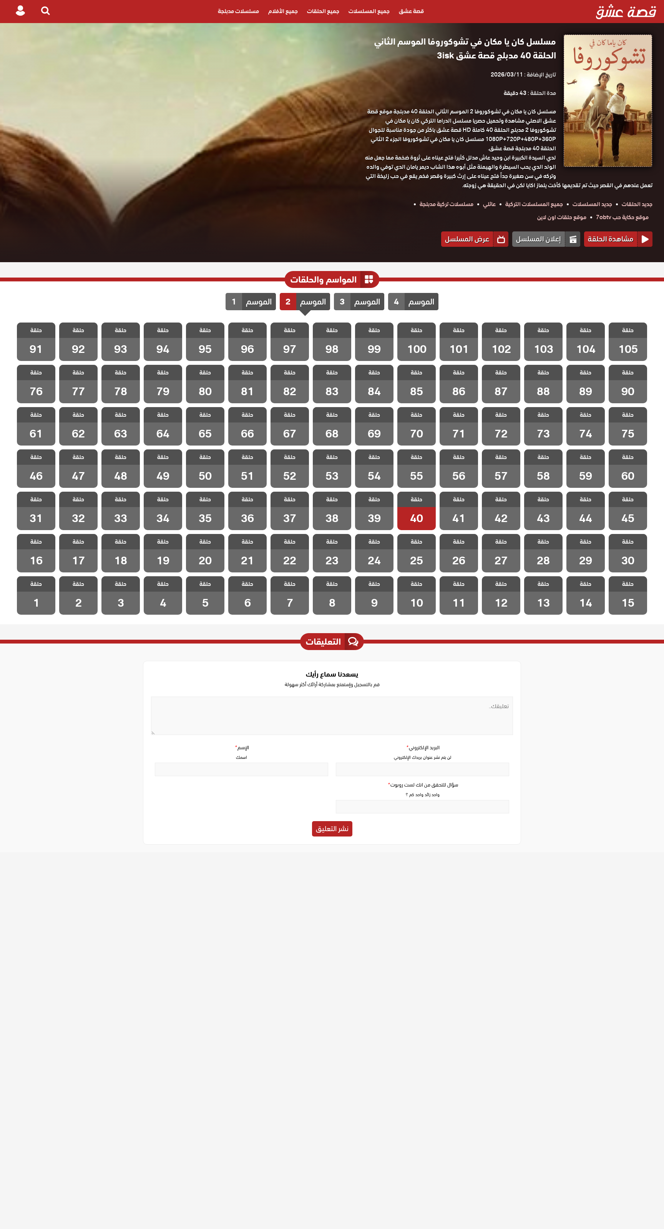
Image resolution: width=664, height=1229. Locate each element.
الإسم (241, 747)
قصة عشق (411, 11)
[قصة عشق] (626, 11)
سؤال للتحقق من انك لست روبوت (422, 785)
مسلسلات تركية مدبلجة (446, 204)
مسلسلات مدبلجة (238, 11)
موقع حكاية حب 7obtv (622, 217)
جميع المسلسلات (369, 11)
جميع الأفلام (283, 11)
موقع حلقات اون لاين (561, 217)
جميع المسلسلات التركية (534, 204)
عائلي (489, 204)
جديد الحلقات (637, 204)
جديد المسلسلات (592, 204)
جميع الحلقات (323, 11)
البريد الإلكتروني (423, 747)
